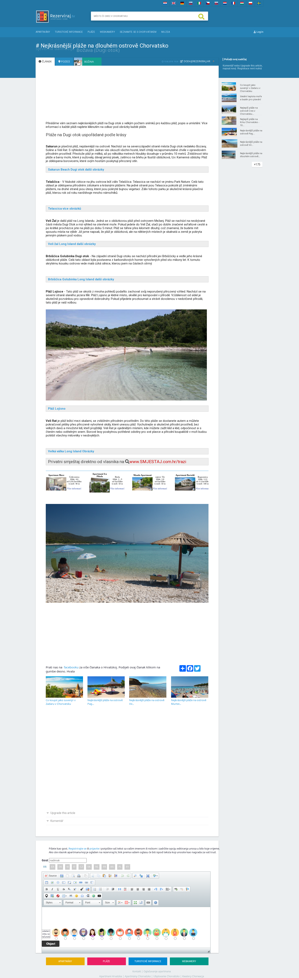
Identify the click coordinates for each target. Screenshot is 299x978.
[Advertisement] (127, 95)
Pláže (91, 31)
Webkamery (107, 31)
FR (104, 866)
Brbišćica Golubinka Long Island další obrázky (81, 279)
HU (112, 866)
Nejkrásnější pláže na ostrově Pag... (251, 132)
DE (60, 866)
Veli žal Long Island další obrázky (72, 244)
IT (74, 866)
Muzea (165, 31)
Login (259, 32)
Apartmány (43, 31)
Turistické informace (69, 31)
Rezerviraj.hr (201, 61)
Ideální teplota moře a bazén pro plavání (251, 98)
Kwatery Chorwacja (193, 976)
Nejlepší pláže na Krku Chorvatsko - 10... (249, 122)
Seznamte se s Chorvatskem (138, 31)
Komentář (228, 65)
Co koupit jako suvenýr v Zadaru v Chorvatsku (61, 702)
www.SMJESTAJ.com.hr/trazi (157, 461)
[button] (51, 875)
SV (127, 866)
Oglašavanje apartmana (157, 971)
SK (89, 866)
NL (96, 866)
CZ (81, 866)
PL (120, 866)
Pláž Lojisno (56, 408)
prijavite (94, 848)
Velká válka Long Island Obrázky (71, 451)
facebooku (71, 667)
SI (68, 866)
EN (52, 866)
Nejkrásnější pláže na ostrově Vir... (251, 143)
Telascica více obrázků (64, 208)
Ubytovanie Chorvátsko (166, 976)
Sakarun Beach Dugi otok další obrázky (76, 169)
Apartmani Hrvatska (110, 976)
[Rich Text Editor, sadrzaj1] (126, 927)
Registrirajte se (77, 848)
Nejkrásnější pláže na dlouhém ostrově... (251, 155)
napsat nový (229, 68)
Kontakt (136, 971)
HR (45, 866)
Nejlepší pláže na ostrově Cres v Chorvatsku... (249, 110)
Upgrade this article (251, 65)
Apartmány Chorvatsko (138, 976)
